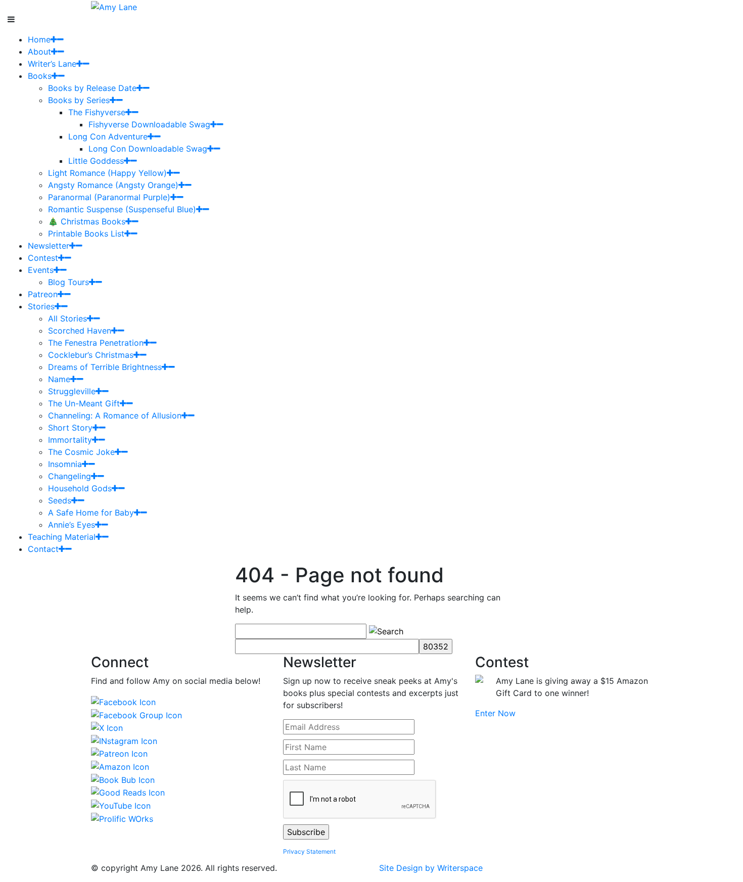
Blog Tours (68, 282)
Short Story (70, 428)
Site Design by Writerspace (431, 868)
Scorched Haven (79, 331)
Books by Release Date (92, 88)
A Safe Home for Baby (91, 512)
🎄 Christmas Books (86, 221)
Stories (41, 306)
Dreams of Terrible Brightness (105, 367)
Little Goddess (96, 161)
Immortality (70, 440)
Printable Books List (86, 233)
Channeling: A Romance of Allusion (114, 415)
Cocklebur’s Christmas (90, 355)
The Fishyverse (96, 112)
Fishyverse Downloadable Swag (149, 124)
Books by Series (79, 100)
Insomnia (65, 464)
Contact (43, 549)
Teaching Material (62, 537)
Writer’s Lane (52, 64)
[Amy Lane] (114, 6)
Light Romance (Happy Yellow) (107, 173)
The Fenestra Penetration (96, 343)
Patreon (43, 294)
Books (40, 76)
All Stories (67, 318)
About (39, 52)
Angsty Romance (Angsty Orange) (113, 185)
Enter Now (495, 713)
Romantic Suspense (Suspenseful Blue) (122, 209)
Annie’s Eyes (71, 525)
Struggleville (72, 391)
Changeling (69, 476)
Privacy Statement (309, 851)
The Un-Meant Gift (84, 403)
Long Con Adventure (108, 136)
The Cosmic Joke (81, 452)
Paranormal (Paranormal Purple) (109, 197)
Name (59, 379)
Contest (43, 258)
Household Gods (80, 488)
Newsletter (48, 246)
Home (39, 39)
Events (41, 270)
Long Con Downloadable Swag (147, 149)
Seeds (59, 500)
